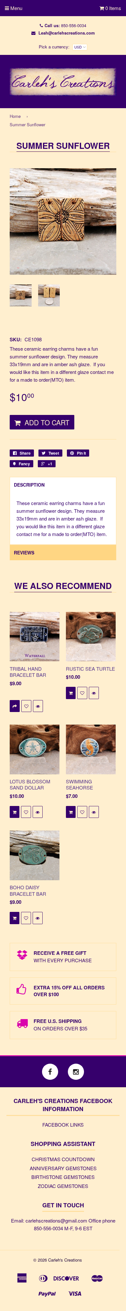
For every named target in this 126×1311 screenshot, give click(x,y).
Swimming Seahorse (79, 784)
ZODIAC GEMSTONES (63, 1185)
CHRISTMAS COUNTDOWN (63, 1159)
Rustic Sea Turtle (90, 668)
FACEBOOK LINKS (63, 1124)
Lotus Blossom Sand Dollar (30, 784)
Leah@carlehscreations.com (66, 33)
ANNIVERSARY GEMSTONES (63, 1168)
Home (15, 116)
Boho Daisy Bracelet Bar (28, 890)
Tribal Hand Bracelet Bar (28, 671)
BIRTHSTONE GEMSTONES (63, 1176)
